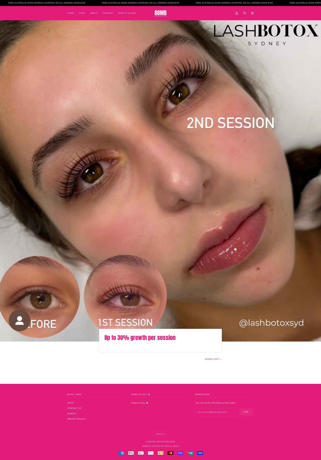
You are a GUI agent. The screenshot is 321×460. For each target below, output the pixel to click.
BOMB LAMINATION (158, 442)
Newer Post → (213, 359)
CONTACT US (74, 408)
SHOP (70, 402)
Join (245, 412)
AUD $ (159, 434)
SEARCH (71, 413)
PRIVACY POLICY (76, 418)
